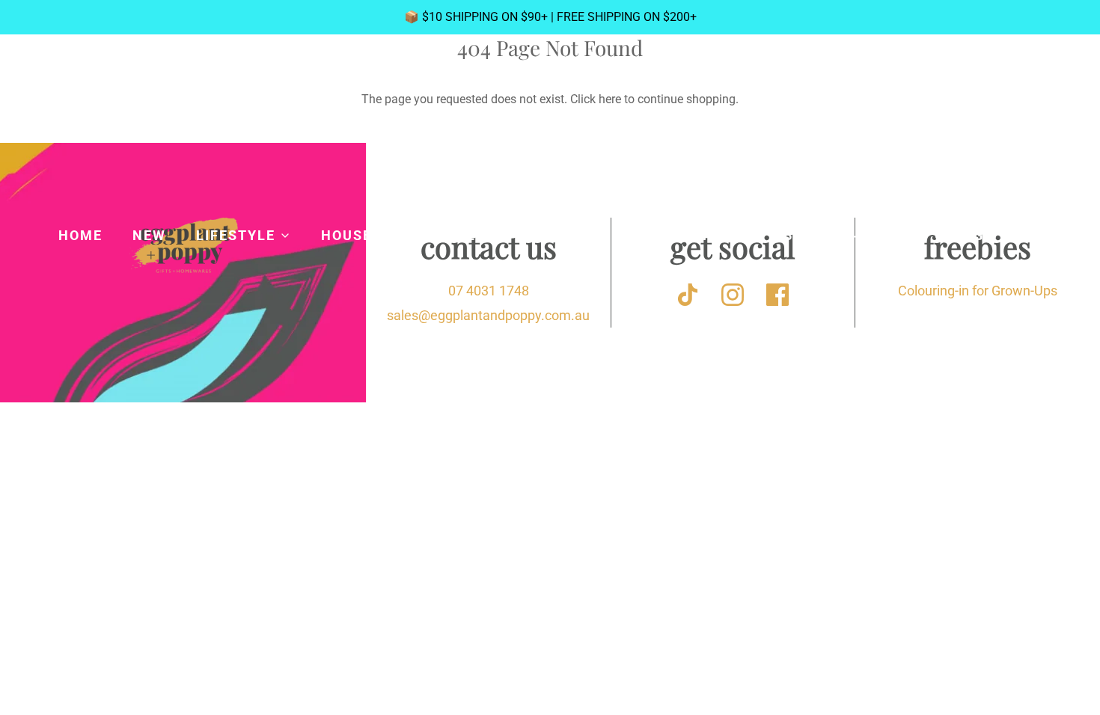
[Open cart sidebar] (1075, 117)
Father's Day (550, 271)
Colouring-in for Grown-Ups (977, 290)
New (149, 235)
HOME (80, 235)
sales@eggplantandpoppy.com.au (488, 315)
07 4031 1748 (488, 290)
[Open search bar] (1035, 117)
